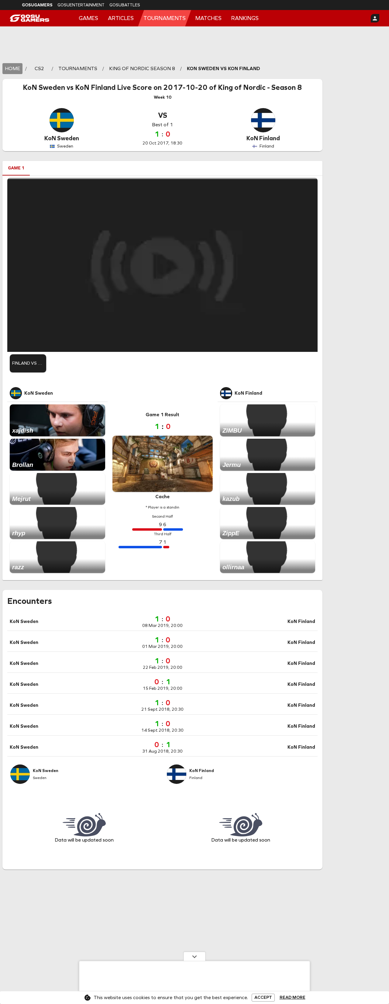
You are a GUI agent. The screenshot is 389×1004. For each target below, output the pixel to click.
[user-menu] (375, 18)
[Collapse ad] (194, 956)
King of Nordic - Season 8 (260, 87)
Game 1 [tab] (16, 168)
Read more (292, 997)
